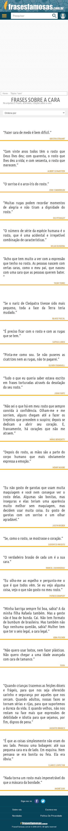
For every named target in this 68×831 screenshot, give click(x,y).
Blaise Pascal (58, 318)
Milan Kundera (58, 246)
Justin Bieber (59, 525)
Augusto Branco (57, 728)
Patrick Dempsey (57, 596)
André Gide (60, 788)
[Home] (34, 6)
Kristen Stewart (57, 138)
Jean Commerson (57, 190)
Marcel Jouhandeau (55, 568)
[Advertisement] (34, 55)
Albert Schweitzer (56, 171)
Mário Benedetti (57, 439)
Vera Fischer (59, 637)
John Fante (59, 393)
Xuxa (62, 665)
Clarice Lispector (56, 765)
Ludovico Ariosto (56, 544)
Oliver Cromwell (57, 365)
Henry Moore (59, 467)
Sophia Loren (59, 342)
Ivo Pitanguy (59, 218)
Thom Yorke (59, 283)
